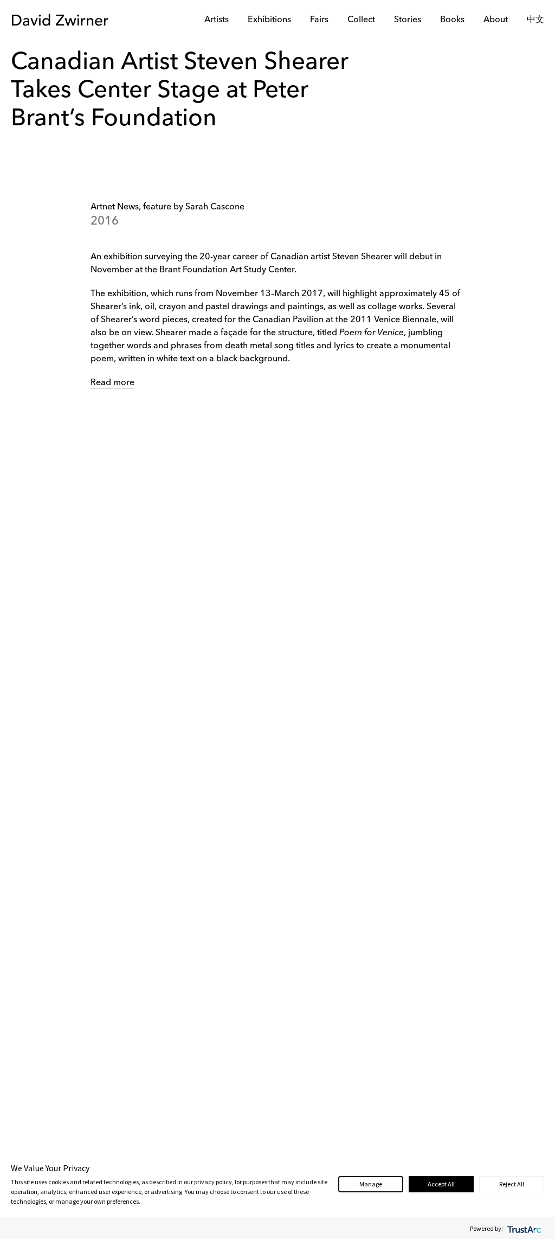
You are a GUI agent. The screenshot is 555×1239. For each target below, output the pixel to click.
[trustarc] (523, 1228)
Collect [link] (361, 20)
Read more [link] (112, 383)
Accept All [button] (441, 1184)
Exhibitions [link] (269, 20)
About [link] (495, 20)
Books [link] (452, 20)
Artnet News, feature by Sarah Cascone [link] (167, 207)
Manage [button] (370, 1184)
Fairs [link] (319, 20)
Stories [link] (407, 20)
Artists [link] (216, 20)
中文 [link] (535, 20)
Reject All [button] (511, 1184)
